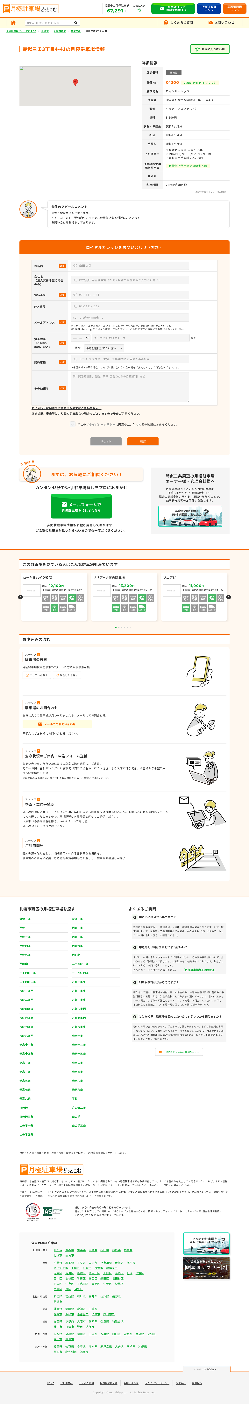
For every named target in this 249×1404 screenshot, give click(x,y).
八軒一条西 (26, 991)
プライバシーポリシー (100, 424)
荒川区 (69, 1273)
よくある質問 (86, 1383)
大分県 (119, 1346)
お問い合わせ (131, 1383)
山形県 (116, 1250)
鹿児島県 (106, 1346)
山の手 (76, 1116)
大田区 (107, 1273)
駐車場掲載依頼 (108, 1383)
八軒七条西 (79, 1018)
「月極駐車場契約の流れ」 (199, 970)
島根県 (69, 1334)
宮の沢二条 (79, 1108)
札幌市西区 (60, 31)
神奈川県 (106, 1263)
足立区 (58, 1273)
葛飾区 (119, 1273)
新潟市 (58, 1301)
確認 (143, 441)
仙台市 (69, 1255)
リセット (106, 441)
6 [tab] (130, 627)
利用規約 (197, 1383)
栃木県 (131, 1263)
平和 (75, 1098)
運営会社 (181, 1383)
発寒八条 (77, 1089)
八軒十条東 (79, 982)
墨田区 (104, 1278)
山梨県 (104, 1296)
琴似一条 (25, 919)
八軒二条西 (26, 1000)
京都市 (69, 1327)
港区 (68, 1289)
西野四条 (25, 946)
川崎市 (87, 1268)
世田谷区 (118, 1278)
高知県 (151, 1334)
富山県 (69, 1296)
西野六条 (77, 946)
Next (228, 597)
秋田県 (104, 1250)
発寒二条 (77, 1063)
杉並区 (93, 1278)
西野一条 (77, 928)
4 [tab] (124, 627)
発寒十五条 (79, 1053)
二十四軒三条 (27, 973)
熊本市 (58, 1352)
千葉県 (81, 1263)
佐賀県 (69, 1346)
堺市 (80, 1327)
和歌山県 (118, 1321)
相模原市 (112, 1268)
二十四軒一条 (80, 964)
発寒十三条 (79, 1045)
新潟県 (58, 1296)
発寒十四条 (26, 1053)
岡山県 (81, 1334)
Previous (20, 597)
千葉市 (75, 1268)
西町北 (76, 955)
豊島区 (96, 1284)
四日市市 (109, 1314)
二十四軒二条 (27, 982)
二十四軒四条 (80, 973)
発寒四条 (77, 1072)
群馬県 (58, 1263)
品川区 (58, 1278)
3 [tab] (121, 627)
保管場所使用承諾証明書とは (188, 166)
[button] (75, 82)
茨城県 (119, 1263)
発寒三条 (25, 1072)
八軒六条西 (79, 1009)
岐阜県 (58, 1309)
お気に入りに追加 (213, 49)
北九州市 (71, 1352)
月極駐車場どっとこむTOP (21, 31)
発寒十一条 (26, 1045)
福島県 (128, 1250)
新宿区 (81, 1278)
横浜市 (99, 1268)
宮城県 (93, 1250)
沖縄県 (142, 1346)
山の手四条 (26, 1134)
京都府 (69, 1321)
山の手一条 (26, 1125)
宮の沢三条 (26, 1116)
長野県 (116, 1296)
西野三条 (77, 937)
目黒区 (78, 1289)
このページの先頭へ (205, 1369)
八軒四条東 (26, 1009)
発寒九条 (25, 1098)
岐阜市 (96, 1314)
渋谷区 (69, 1278)
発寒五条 (25, 1081)
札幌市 (58, 1255)
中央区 (69, 1284)
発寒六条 (77, 1081)
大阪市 (90, 1327)
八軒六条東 (26, 1018)
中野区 (107, 1284)
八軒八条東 (79, 1027)
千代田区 (83, 1284)
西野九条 (25, 955)
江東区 (140, 1273)
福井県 (93, 1296)
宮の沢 (23, 1108)
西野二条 (25, 937)
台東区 (58, 1284)
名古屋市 (83, 1314)
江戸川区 (94, 1273)
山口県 (116, 1334)
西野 (22, 928)
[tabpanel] (124, 597)
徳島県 (140, 1334)
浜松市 (69, 1314)
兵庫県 (93, 1321)
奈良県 (104, 1321)
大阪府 (81, 1321)
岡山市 (58, 1339)
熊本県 (93, 1346)
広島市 (69, 1339)
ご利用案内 (66, 1383)
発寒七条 (25, 1089)
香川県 (104, 1334)
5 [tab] (127, 627)
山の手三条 (79, 1125)
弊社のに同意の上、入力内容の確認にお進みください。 (128, 424)
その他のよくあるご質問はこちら (181, 1051)
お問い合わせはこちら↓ (200, 83)
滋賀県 (58, 1321)
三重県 (93, 1309)
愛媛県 (128, 1334)
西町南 (23, 964)
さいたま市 (61, 1268)
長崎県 (81, 1346)
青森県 (69, 1250)
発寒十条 (77, 1036)
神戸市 (58, 1327)
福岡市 (84, 1352)
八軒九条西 (26, 1036)
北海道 (45, 31)
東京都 (93, 1263)
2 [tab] (118, 627)
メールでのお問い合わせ (60, 724)
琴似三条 (76, 31)
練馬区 (119, 1284)
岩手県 (81, 1250)
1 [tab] (116, 627)
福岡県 (58, 1346)
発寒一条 (25, 1063)
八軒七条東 (26, 1027)
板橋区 (81, 1273)
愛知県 (81, 1309)
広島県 (93, 1334)
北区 (129, 1273)
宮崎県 (131, 1346)
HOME (50, 1383)
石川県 (81, 1296)
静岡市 (58, 1314)
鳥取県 (58, 1334)
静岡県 (69, 1309)
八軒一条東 (79, 991)
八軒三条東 (79, 1000)
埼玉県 (69, 1263)
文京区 (58, 1289)
